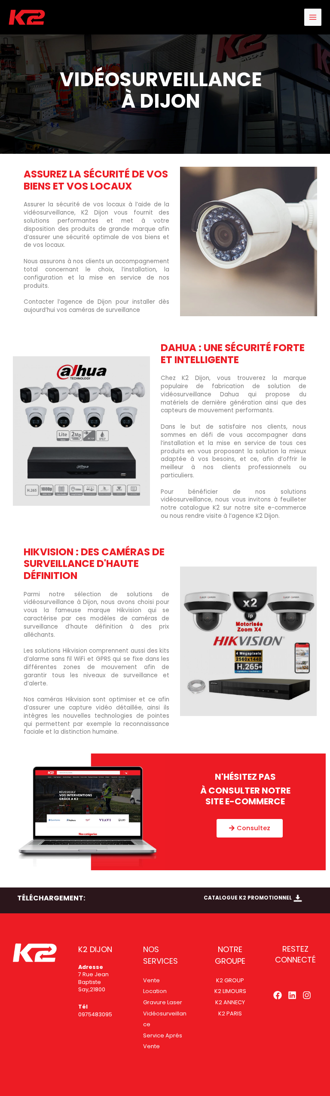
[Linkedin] (292, 995)
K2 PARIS (230, 1013)
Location (155, 991)
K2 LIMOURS (230, 991)
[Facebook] (277, 995)
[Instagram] (306, 995)
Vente (151, 980)
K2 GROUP (230, 980)
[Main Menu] (313, 17)
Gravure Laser (162, 1002)
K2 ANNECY (230, 1002)
